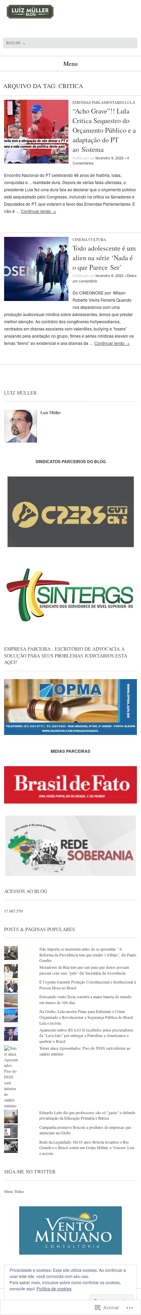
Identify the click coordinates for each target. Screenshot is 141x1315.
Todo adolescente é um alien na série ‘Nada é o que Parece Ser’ (104, 257)
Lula (130, 102)
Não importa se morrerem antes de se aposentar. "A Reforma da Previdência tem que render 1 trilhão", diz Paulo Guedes (87, 954)
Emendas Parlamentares (98, 102)
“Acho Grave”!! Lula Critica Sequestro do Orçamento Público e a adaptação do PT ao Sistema (104, 130)
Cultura (97, 239)
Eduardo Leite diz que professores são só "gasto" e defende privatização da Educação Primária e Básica (87, 1115)
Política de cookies (54, 1288)
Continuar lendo (38, 211)
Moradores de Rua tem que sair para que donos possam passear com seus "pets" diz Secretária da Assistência (84, 970)
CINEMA (80, 239)
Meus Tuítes (14, 1191)
